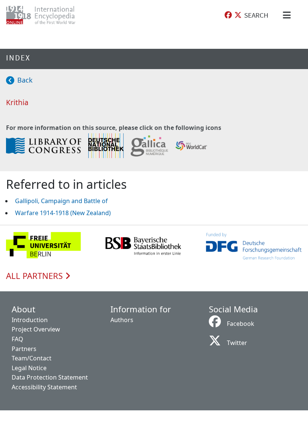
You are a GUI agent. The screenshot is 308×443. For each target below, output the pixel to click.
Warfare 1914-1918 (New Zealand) (63, 213)
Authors (121, 320)
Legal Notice (29, 368)
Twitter (237, 343)
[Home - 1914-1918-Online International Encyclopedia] (47, 15)
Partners (24, 349)
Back (25, 79)
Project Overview (36, 329)
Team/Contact (31, 358)
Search (256, 15)
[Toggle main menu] (288, 15)
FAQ (17, 339)
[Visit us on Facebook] (228, 15)
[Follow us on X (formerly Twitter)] (238, 15)
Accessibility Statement (44, 387)
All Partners (35, 276)
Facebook (240, 323)
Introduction (30, 320)
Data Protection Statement (50, 377)
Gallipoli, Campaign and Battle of (61, 201)
